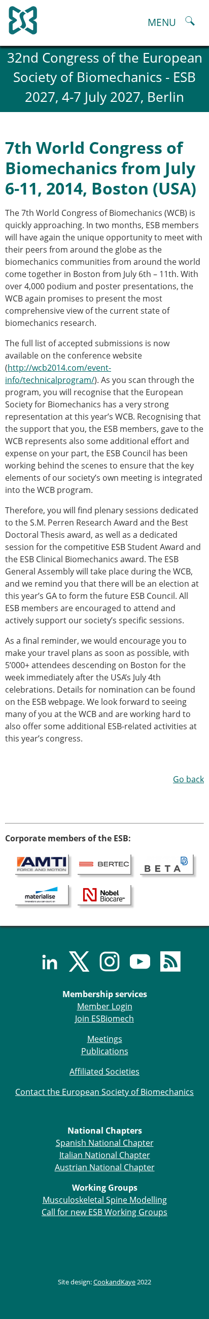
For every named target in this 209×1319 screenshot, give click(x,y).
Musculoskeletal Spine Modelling (105, 1199)
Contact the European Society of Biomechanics (104, 1091)
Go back (188, 779)
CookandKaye (114, 1281)
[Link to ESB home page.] (104, 18)
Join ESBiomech (104, 1018)
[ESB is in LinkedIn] (43, 961)
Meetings (104, 1039)
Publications (104, 1051)
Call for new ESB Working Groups (104, 1212)
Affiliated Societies (104, 1071)
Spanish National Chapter (105, 1142)
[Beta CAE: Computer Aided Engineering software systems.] (167, 864)
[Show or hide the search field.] (190, 22)
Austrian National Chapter (105, 1167)
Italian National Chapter (104, 1155)
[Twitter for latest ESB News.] (74, 961)
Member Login (104, 1006)
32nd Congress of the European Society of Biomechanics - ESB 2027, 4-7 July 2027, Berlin (104, 77)
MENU (162, 22)
